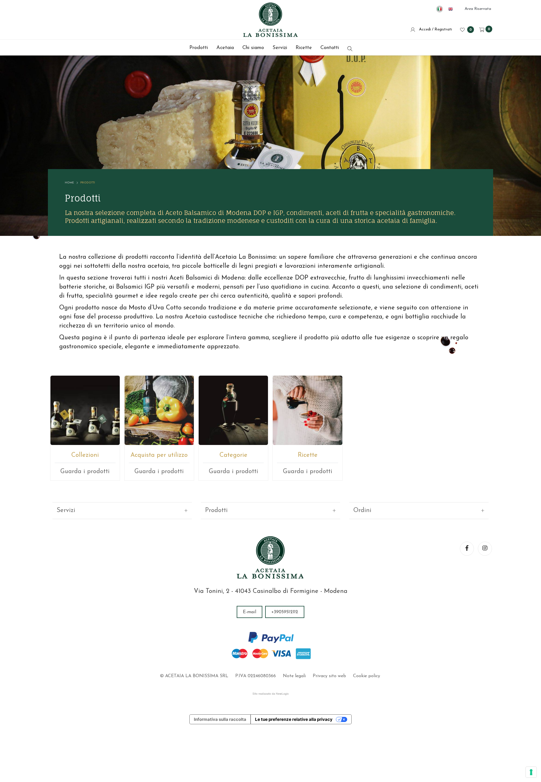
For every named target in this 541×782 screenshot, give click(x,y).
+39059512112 (284, 612)
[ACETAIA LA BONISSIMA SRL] (270, 19)
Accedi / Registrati (434, 29)
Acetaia (225, 47)
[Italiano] (439, 9)
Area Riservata (478, 9)
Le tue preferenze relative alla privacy (293, 719)
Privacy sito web (329, 676)
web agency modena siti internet (270, 693)
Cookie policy (366, 676)
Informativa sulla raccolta (220, 719)
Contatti (329, 47)
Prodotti (198, 47)
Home (69, 182)
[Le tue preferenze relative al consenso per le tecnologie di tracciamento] (531, 772)
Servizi (279, 47)
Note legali (294, 676)
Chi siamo (253, 47)
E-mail (249, 612)
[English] (450, 9)
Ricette (304, 47)
